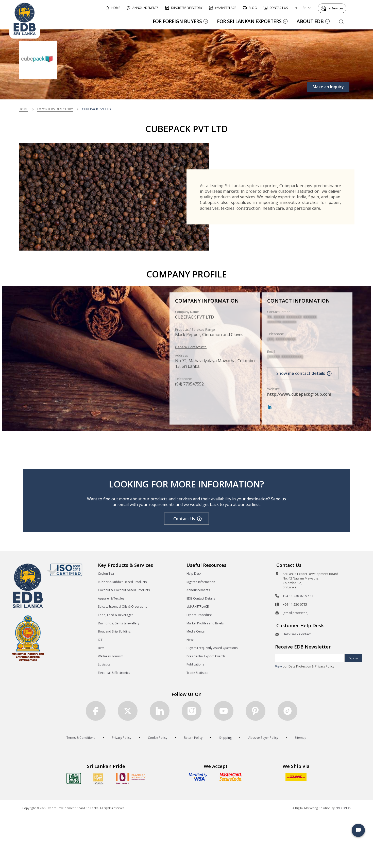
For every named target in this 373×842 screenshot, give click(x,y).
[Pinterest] (255, 711)
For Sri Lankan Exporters (249, 21)
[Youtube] (223, 711)
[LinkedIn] (269, 407)
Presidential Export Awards (206, 656)
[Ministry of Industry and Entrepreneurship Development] (27, 638)
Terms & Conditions (80, 737)
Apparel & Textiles (111, 598)
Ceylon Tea (106, 573)
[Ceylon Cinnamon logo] (98, 778)
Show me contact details (300, 373)
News (190, 640)
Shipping (225, 737)
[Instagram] (191, 711)
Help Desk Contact (297, 634)
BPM (101, 648)
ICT (100, 640)
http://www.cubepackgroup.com (299, 394)
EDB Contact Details (201, 598)
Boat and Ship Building (114, 631)
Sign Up (353, 658)
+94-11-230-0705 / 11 (298, 595)
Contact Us (184, 518)
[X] (128, 711)
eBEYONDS (343, 808)
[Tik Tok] (287, 711)
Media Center (196, 631)
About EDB (310, 21)
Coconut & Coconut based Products (124, 590)
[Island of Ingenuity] (131, 778)
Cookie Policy (157, 737)
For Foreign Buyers (177, 21)
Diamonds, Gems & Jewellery (118, 623)
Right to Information (201, 582)
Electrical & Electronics (114, 673)
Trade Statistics (197, 673)
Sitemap (301, 737)
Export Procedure (199, 615)
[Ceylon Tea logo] (73, 778)
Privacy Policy (121, 737)
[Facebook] (96, 711)
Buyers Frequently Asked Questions (212, 648)
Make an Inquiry (328, 87)
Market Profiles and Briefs (205, 623)
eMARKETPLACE (198, 606)
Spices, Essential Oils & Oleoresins (122, 606)
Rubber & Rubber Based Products (122, 582)
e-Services (336, 8)
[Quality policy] (64, 570)
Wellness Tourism (110, 656)
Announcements (198, 590)
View (278, 666)
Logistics (104, 664)
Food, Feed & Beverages (115, 615)
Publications (195, 664)
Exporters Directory (55, 109)
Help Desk (194, 573)
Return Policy (193, 737)
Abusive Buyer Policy (263, 737)
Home (23, 109)
